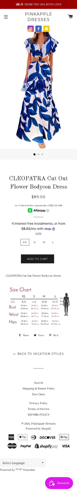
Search (38, 383)
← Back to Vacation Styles (38, 354)
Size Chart (38, 394)
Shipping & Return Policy (39, 388)
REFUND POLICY (38, 414)
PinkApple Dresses (38, 17)
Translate (29, 470)
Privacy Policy (38, 403)
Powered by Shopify (38, 428)
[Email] (46, 29)
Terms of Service (38, 409)
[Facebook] (38, 29)
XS (25, 242)
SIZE (38, 234)
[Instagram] (30, 29)
